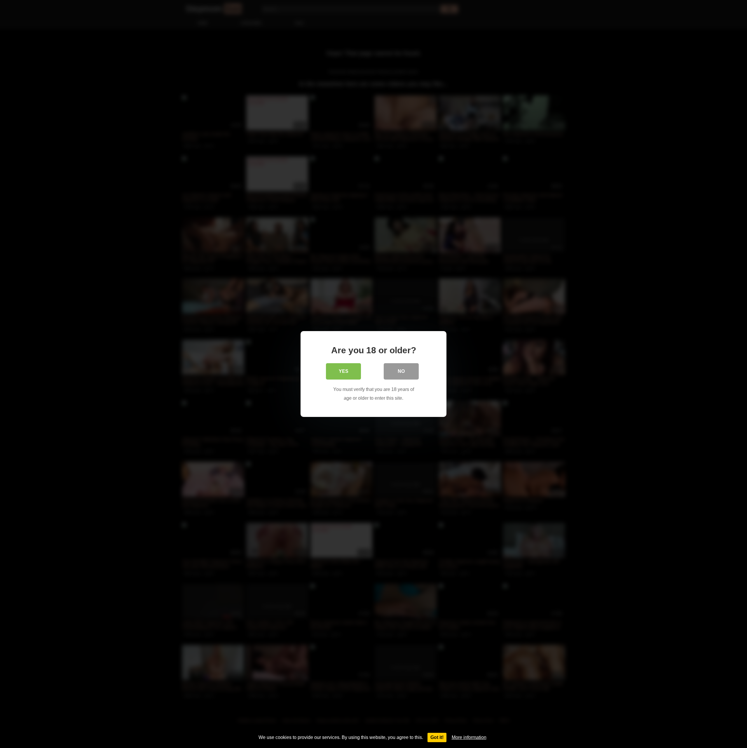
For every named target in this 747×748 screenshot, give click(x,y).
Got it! (437, 737)
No (401, 371)
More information (469, 737)
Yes (343, 371)
